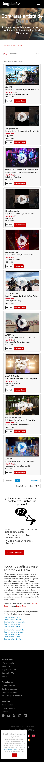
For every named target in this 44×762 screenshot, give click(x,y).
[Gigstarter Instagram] (20, 716)
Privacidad (30, 726)
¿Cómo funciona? (8, 685)
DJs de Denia (21, 606)
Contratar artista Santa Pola (14, 630)
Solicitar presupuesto (9, 689)
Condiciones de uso (17, 726)
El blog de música (8, 708)
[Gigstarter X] (14, 716)
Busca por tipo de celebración (12, 695)
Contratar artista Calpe (12, 636)
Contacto (5, 711)
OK (14, 755)
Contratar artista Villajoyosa (13, 632)
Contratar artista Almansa (13, 619)
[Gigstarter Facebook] (3, 716)
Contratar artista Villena (12, 624)
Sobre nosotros (7, 705)
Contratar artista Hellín (12, 617)
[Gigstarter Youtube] (8, 716)
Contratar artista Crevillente (13, 639)
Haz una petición (14, 552)
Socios (4, 676)
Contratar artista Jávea (12, 634)
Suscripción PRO (8, 673)
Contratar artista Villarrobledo (14, 622)
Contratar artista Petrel (12, 626)
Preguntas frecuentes (9, 669)
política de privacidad (11, 749)
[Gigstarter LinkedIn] (25, 716)
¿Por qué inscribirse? (9, 663)
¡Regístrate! (6, 666)
